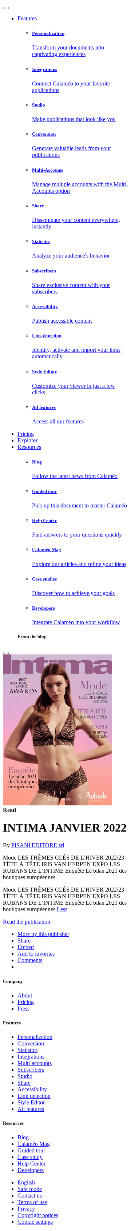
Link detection (34, 1096)
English (26, 1182)
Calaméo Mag (33, 1144)
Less (62, 909)
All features (30, 1109)
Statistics (27, 1050)
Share (24, 1083)
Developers (30, 1170)
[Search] (6, 653)
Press (23, 1008)
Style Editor (31, 1102)
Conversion (30, 1043)
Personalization (34, 1037)
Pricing (25, 434)
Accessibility (32, 1089)
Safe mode (29, 1189)
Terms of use (32, 1202)
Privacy (26, 1209)
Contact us (29, 1195)
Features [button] (27, 18)
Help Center (31, 1163)
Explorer (27, 440)
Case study (30, 1157)
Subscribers (30, 1070)
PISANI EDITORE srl (37, 845)
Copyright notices (37, 1215)
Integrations (30, 1056)
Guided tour (31, 1150)
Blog (23, 1137)
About (24, 995)
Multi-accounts (34, 1063)
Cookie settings (35, 1222)
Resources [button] (29, 447)
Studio (24, 1076)
